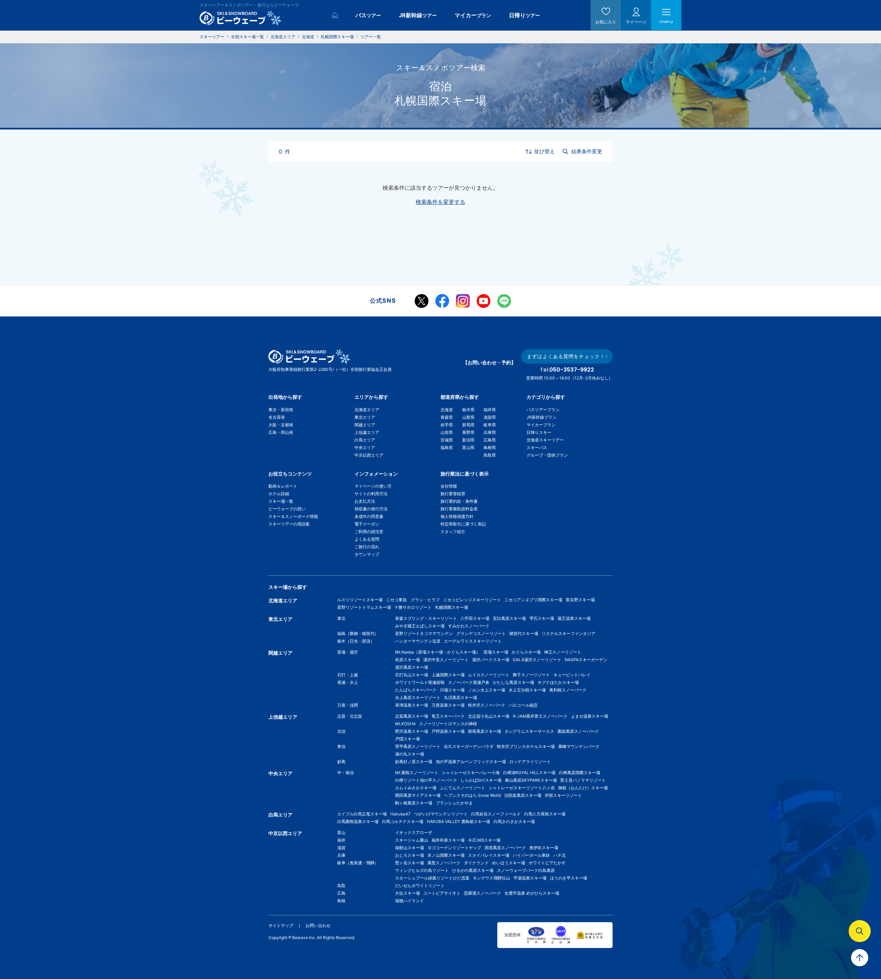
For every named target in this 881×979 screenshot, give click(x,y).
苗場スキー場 (496, 652)
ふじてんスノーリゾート (462, 787)
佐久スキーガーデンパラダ (468, 746)
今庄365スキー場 (484, 840)
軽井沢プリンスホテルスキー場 (526, 746)
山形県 (446, 432)
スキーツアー (212, 36)
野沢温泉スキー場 (411, 731)
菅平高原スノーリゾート (417, 746)
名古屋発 (276, 417)
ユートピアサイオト (441, 893)
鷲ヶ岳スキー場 (409, 862)
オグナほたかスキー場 (558, 682)
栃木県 (468, 409)
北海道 (308, 36)
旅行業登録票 (452, 493)
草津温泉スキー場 (411, 705)
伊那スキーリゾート (563, 795)
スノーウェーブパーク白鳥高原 (528, 870)
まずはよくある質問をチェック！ (566, 356)
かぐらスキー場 (526, 652)
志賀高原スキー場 (411, 716)
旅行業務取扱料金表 (459, 508)
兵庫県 (490, 432)
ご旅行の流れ (366, 546)
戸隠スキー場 (407, 738)
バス (368, 15)
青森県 (446, 417)
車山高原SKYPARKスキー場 (531, 780)
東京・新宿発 (280, 409)
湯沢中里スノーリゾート (446, 659)
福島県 (446, 447)
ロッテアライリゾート (530, 761)
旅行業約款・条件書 (459, 501)
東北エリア (364, 417)
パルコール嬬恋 (523, 705)
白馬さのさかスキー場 (514, 821)
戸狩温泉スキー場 (448, 731)
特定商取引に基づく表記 (463, 524)
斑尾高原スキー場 (484, 731)
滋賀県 (490, 417)
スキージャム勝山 (411, 840)
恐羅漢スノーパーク (482, 893)
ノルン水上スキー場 (486, 689)
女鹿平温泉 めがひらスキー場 (532, 893)
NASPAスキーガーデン (586, 659)
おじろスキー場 (409, 855)
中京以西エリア (368, 455)
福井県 (490, 409)
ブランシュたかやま (454, 802)
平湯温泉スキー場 (529, 878)
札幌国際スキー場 (337, 36)
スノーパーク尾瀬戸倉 (468, 682)
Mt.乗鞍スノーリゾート (416, 772)
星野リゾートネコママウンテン (424, 633)
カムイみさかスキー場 (415, 787)
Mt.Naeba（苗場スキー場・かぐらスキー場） (437, 652)
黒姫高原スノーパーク (578, 731)
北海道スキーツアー (545, 439)
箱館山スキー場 (409, 847)
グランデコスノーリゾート (481, 633)
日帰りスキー (539, 432)
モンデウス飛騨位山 (491, 878)
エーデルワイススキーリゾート (473, 641)
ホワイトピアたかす (547, 862)
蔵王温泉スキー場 (574, 618)
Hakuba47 (400, 813)
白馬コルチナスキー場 (402, 821)
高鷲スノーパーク (443, 862)
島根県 (490, 447)
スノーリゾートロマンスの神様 (448, 723)
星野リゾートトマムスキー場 (364, 607)
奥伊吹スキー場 (545, 847)
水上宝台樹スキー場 (527, 689)
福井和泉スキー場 (448, 840)
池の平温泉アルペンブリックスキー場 (471, 761)
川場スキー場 (452, 689)
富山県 (468, 447)
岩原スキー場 (407, 659)
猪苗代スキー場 (523, 633)
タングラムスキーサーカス (529, 731)
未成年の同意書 (368, 516)
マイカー (473, 15)
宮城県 (446, 439)
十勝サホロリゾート (413, 607)
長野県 (468, 432)
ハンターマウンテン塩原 (417, 641)
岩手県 (446, 424)
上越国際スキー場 (448, 674)
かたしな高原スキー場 (513, 682)
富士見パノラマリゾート (583, 780)
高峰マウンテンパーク (578, 746)
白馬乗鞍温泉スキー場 (358, 821)
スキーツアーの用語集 (289, 524)
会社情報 (448, 486)
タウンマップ (366, 554)
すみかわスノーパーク (468, 625)
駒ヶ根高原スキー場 (413, 802)
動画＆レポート (282, 486)
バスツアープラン (543, 409)
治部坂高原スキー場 (522, 795)
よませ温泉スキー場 (589, 716)
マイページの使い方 (373, 486)
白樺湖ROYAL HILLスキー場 (529, 772)
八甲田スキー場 (474, 618)
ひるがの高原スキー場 (472, 870)
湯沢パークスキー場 (490, 659)
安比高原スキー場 (509, 618)
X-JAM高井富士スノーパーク (540, 716)
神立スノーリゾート (562, 652)
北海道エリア (282, 36)
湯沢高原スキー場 (411, 667)
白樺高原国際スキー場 (579, 772)
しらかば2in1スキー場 (480, 780)
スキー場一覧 (280, 501)
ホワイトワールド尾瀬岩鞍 (420, 682)
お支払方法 (364, 501)
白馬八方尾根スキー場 (544, 813)
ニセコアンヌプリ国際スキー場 (533, 599)
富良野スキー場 (580, 599)
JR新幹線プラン (541, 417)
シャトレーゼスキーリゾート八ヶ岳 (522, 787)
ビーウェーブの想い (287, 508)
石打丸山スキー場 (411, 674)
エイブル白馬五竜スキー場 (362, 813)
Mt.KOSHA (405, 723)
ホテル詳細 (278, 493)
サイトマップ (280, 925)
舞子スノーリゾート (531, 674)
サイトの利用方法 (371, 493)
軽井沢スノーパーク (486, 705)
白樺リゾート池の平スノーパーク (426, 780)
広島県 (490, 439)
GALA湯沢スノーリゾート (537, 659)
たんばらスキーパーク (415, 689)
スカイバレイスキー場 (488, 855)
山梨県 (468, 417)
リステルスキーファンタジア (568, 633)
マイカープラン (541, 424)
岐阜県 (490, 424)
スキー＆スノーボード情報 (293, 516)
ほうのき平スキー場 (568, 878)
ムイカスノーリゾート (488, 674)
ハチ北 (559, 855)
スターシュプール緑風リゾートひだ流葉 (432, 878)
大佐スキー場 (407, 893)
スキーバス (537, 447)
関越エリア (364, 424)
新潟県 (468, 439)
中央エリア (364, 447)
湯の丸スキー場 (409, 754)
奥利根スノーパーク (567, 689)
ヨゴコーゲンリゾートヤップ (454, 847)
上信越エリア (366, 432)
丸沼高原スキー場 (460, 697)
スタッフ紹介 (452, 531)
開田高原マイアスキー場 (417, 795)
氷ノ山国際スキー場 (446, 855)
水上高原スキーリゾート (417, 697)
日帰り (524, 15)
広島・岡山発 (280, 432)
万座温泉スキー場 (448, 705)
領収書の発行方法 (371, 508)
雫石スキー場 (541, 618)
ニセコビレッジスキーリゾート (472, 599)
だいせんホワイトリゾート (420, 885)
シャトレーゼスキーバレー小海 (471, 772)
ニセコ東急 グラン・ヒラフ (413, 599)
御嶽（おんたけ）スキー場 (583, 787)
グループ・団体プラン (547, 455)
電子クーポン (366, 524)
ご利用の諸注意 (368, 531)
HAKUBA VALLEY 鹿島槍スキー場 (458, 821)
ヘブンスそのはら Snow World (472, 795)
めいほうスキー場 (508, 862)
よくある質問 (366, 539)
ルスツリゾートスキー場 (360, 599)
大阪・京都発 (280, 424)
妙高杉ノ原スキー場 (413, 761)
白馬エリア (364, 439)
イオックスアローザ (413, 832)
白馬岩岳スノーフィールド (496, 813)
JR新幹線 (418, 15)
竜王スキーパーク (448, 716)
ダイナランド (476, 862)
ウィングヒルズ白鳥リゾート (422, 870)
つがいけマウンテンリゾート (441, 813)
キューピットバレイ (572, 674)
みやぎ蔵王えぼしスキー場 (420, 625)
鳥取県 (490, 455)
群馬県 (468, 424)
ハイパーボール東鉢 (531, 855)
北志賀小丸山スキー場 (488, 716)
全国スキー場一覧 (247, 36)
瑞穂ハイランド (409, 900)
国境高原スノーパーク (505, 847)
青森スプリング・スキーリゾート (426, 618)
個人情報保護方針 (457, 516)
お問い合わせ (318, 925)
